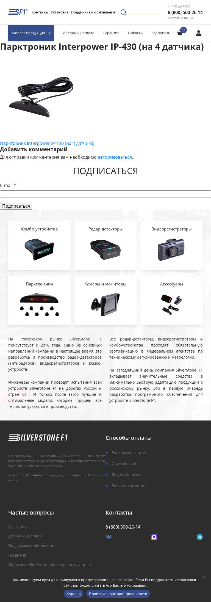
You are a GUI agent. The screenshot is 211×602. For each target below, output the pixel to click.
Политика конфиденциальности (118, 594)
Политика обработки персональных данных (49, 565)
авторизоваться (115, 157)
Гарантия (111, 32)
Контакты (40, 12)
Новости (135, 32)
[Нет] (204, 577)
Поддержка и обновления (93, 12)
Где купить (161, 32)
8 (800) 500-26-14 (185, 12)
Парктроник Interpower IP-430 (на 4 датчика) (47, 143)
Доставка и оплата (78, 32)
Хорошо (73, 594)
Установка (59, 12)
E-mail (8, 185)
